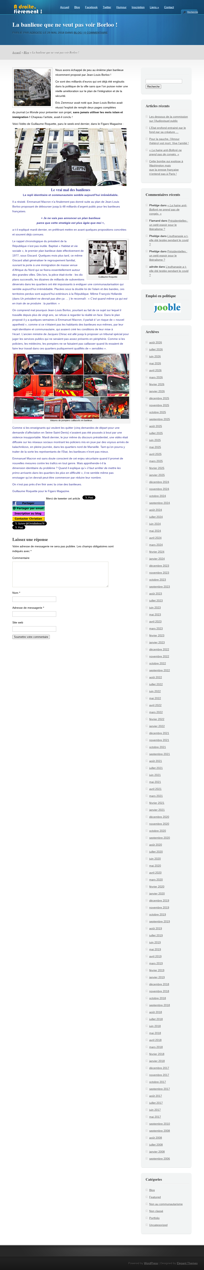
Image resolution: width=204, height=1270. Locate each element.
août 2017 (155, 1095)
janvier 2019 (157, 977)
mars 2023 (156, 628)
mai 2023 (155, 614)
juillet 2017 (156, 1102)
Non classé (156, 1211)
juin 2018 (155, 1026)
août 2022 (155, 677)
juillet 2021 (156, 768)
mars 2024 (156, 544)
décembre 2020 (159, 816)
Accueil (64, 7)
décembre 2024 (159, 482)
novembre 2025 (159, 405)
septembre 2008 (159, 1130)
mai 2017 (155, 1116)
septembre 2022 (159, 670)
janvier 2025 (157, 475)
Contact (169, 7)
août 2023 (155, 593)
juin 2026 (155, 356)
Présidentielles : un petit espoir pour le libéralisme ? (168, 225)
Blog (77, 7)
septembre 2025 (159, 419)
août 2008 (155, 1137)
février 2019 (156, 970)
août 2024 (155, 509)
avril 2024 (155, 537)
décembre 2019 (159, 900)
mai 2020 (155, 865)
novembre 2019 (159, 907)
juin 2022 (155, 691)
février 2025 (156, 468)
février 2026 (156, 384)
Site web (17, 622)
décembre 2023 (159, 565)
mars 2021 (156, 795)
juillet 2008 (156, 1144)
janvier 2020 (157, 893)
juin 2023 (155, 607)
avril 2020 (155, 872)
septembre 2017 (159, 1088)
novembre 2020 (159, 823)
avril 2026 (155, 370)
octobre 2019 (157, 914)
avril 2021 (155, 788)
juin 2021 (155, 775)
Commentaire (20, 557)
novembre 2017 (159, 1074)
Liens (154, 7)
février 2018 (156, 1054)
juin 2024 (155, 523)
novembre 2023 (159, 572)
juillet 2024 (156, 516)
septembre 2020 (159, 837)
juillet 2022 (156, 684)
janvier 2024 (157, 558)
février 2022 (156, 719)
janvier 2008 (157, 1151)
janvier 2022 (157, 726)
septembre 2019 (159, 921)
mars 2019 (156, 963)
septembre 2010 (159, 1123)
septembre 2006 (159, 1158)
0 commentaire (96, 32)
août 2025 (155, 426)
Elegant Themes (187, 1263)
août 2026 (155, 342)
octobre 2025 (157, 412)
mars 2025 (156, 461)
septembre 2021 (159, 754)
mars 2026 (156, 377)
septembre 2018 (159, 1005)
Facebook (91, 7)
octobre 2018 (157, 998)
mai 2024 (155, 530)
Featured (155, 1197)
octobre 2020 (157, 830)
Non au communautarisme (166, 1204)
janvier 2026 (157, 391)
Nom (16, 592)
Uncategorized (158, 1225)
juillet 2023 (156, 600)
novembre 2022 (159, 656)
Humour (121, 7)
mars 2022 (156, 712)
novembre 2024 (159, 489)
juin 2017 (155, 1109)
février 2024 (156, 551)
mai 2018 (155, 1033)
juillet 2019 (156, 935)
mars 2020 (156, 879)
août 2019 (155, 928)
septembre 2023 (159, 586)
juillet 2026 (156, 349)
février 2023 (156, 635)
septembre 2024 (159, 502)
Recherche (192, 12)
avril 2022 (155, 705)
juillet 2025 (156, 433)
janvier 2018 (157, 1061)
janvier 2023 (157, 642)
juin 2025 (155, 440)
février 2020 (156, 886)
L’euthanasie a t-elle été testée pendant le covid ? (168, 240)
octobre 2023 (157, 579)
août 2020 (155, 844)
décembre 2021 (159, 733)
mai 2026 (155, 363)
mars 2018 (156, 1047)
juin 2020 (155, 858)
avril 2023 (155, 621)
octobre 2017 (157, 1081)
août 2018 (155, 1012)
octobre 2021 (157, 747)
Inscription (138, 7)
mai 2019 (155, 949)
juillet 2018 (156, 1019)
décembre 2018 (159, 984)
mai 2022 (155, 698)
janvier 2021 (157, 809)
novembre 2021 (159, 740)
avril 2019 (155, 956)
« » (168, 209)
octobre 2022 (157, 663)
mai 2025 (155, 447)
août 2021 (155, 761)
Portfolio (154, 1218)
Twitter (107, 7)
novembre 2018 (159, 991)
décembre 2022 (159, 649)
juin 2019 (155, 942)
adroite (35, 32)
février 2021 (156, 802)
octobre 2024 (157, 495)
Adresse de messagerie (28, 607)
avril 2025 (155, 454)
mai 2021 (155, 781)
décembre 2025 (159, 398)
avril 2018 (155, 1040)
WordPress (151, 1263)
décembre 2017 (159, 1067)
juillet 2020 (156, 851)
